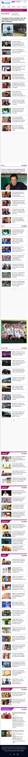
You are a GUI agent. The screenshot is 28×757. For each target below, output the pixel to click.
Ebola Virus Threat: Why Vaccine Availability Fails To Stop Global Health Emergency (18, 673)
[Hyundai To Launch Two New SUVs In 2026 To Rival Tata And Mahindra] (6, 406)
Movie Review (6, 709)
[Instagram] (23, 1)
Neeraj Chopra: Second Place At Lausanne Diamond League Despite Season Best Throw (18, 249)
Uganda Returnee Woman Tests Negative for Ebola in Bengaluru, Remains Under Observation (18, 664)
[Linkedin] (25, 1)
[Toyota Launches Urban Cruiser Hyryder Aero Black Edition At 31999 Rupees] (6, 371)
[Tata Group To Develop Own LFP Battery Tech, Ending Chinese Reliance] (6, 389)
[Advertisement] (14, 149)
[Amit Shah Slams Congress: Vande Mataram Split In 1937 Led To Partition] (6, 500)
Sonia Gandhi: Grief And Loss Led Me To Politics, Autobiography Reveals (18, 506)
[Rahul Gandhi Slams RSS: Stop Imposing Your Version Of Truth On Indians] (6, 493)
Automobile (4, 348)
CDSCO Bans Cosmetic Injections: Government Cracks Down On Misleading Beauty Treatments (18, 681)
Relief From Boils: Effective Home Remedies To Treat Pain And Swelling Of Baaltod (18, 596)
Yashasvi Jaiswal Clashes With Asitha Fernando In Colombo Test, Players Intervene (18, 111)
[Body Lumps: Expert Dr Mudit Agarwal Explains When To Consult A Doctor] (6, 604)
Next (25, 334)
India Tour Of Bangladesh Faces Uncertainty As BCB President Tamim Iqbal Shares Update (18, 283)
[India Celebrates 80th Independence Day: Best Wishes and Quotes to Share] (6, 466)
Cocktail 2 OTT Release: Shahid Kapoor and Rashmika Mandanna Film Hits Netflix (18, 548)
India (8, 7)
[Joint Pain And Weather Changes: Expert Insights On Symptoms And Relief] (6, 656)
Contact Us (10, 749)
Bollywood (5, 521)
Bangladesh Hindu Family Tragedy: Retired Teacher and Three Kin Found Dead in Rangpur (18, 85)
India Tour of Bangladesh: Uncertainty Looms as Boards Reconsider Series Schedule (18, 275)
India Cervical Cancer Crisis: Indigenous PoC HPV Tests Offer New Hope (19, 629)
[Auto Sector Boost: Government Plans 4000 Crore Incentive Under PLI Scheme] (6, 397)
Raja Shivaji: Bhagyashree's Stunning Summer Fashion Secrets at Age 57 (18, 701)
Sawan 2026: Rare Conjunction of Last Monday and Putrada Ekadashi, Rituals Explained (18, 94)
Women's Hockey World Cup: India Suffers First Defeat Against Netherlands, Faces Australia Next (18, 258)
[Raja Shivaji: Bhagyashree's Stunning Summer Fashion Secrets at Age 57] (6, 702)
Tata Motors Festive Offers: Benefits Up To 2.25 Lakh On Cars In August (18, 379)
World (13, 7)
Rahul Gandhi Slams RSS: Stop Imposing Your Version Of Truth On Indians (19, 492)
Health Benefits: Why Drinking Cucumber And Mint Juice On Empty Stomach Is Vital (18, 621)
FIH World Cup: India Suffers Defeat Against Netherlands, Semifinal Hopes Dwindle (17, 241)
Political (4, 487)
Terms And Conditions (20, 749)
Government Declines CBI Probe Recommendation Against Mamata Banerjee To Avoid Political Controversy (18, 514)
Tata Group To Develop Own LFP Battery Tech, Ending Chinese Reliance (18, 387)
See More (24, 165)
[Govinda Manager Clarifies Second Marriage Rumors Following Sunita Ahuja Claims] (6, 534)
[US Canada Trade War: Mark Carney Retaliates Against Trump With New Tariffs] (6, 128)
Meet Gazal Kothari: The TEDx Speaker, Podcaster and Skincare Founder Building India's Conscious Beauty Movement (18, 587)
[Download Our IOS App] (14, 1)
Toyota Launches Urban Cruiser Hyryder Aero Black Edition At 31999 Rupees (18, 370)
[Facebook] (16, 1)
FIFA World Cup (16, 15)
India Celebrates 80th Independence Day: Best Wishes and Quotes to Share (19, 465)
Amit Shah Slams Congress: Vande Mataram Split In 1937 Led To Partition (19, 499)
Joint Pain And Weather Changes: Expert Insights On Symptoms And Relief (18, 655)
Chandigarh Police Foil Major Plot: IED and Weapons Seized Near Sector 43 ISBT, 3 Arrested (13, 19)
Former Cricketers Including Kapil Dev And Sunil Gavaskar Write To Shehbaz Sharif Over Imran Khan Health (19, 44)
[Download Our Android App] (12, 1)
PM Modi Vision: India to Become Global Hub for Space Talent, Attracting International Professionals (19, 76)
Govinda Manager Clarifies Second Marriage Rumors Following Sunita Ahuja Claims (18, 534)
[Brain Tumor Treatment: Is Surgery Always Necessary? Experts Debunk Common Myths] (6, 639)
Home (3, 7)
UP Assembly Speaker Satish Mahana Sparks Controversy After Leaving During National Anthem (18, 119)
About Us (4, 749)
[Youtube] (18, 1)
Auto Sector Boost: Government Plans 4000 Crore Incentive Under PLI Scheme (18, 397)
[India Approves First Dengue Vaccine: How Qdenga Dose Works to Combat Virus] (6, 480)
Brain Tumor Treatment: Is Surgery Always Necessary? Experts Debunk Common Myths (19, 638)
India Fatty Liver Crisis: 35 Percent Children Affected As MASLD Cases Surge (19, 472)
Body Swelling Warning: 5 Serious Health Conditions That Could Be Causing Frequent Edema (18, 613)
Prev (2, 334)
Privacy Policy (7, 750)
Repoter (14, 750)
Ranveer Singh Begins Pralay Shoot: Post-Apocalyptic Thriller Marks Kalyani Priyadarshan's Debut (19, 541)
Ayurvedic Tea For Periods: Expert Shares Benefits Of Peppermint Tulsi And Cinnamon (18, 647)
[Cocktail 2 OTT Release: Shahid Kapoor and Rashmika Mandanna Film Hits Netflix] (6, 548)
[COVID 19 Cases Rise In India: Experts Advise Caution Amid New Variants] (6, 579)
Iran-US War (15, 13)
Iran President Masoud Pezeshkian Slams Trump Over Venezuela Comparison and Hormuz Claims (18, 60)
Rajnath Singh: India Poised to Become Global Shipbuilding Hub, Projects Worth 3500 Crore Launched (19, 68)
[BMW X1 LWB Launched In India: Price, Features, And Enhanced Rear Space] (6, 354)
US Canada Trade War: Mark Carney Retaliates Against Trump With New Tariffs (18, 128)
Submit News (20, 750)
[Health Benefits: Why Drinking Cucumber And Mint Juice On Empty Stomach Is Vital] (6, 622)
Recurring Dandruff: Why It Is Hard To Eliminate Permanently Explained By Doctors (19, 459)
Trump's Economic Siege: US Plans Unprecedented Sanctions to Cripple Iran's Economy (18, 102)
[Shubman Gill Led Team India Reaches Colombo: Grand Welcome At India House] (6, 267)
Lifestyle (4, 453)
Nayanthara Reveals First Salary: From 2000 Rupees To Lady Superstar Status (19, 526)
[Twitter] (20, 1)
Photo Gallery (6, 689)
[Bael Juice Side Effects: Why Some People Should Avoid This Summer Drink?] (6, 694)
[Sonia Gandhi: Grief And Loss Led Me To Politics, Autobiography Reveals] (6, 507)
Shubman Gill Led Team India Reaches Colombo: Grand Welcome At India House (18, 266)
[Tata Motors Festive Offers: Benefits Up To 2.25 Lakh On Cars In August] (6, 380)
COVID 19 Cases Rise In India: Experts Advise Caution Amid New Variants (19, 578)
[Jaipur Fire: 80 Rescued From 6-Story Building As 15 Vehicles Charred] (6, 52)
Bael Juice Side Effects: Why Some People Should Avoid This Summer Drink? (18, 694)
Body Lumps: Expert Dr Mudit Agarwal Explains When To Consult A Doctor (18, 603)
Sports (19, 7)
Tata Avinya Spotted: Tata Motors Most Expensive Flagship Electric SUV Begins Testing (18, 414)
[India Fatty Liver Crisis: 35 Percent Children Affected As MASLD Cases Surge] (6, 473)
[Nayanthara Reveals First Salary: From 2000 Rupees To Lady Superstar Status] (6, 527)
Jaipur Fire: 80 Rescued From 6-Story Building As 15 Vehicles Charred (19, 51)
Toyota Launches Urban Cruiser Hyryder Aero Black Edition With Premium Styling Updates (18, 363)
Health (4, 555)
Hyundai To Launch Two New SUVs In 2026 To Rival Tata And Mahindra (18, 405)
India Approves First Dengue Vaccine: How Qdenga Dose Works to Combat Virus (19, 480)
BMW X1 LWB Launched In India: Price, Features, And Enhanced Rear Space (18, 353)
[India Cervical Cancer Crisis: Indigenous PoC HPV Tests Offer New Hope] (6, 630)
